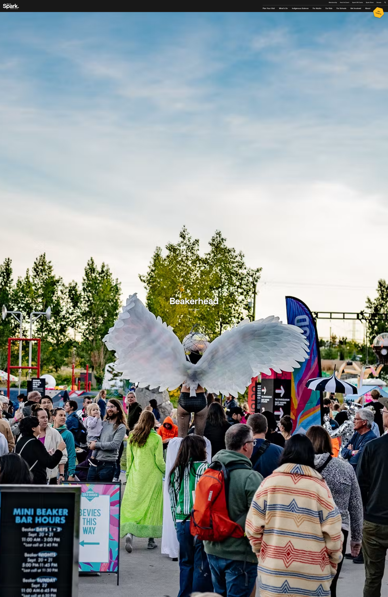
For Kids (329, 8)
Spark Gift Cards (357, 2)
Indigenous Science (300, 8)
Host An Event (344, 2)
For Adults (317, 8)
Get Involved (356, 8)
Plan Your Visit (269, 8)
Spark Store (370, 2)
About (367, 8)
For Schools (341, 8)
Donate (379, 2)
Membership (333, 2)
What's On (283, 8)
